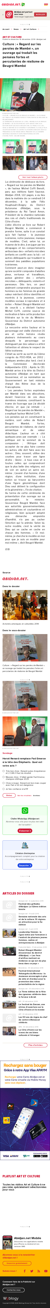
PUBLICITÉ (24, 24)
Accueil (6, 29)
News (16, 29)
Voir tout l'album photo (32, 177)
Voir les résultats (24, 795)
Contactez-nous (14, 1290)
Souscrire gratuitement (17, 1263)
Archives (36, 795)
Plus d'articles (35, 1045)
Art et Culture (30, 29)
